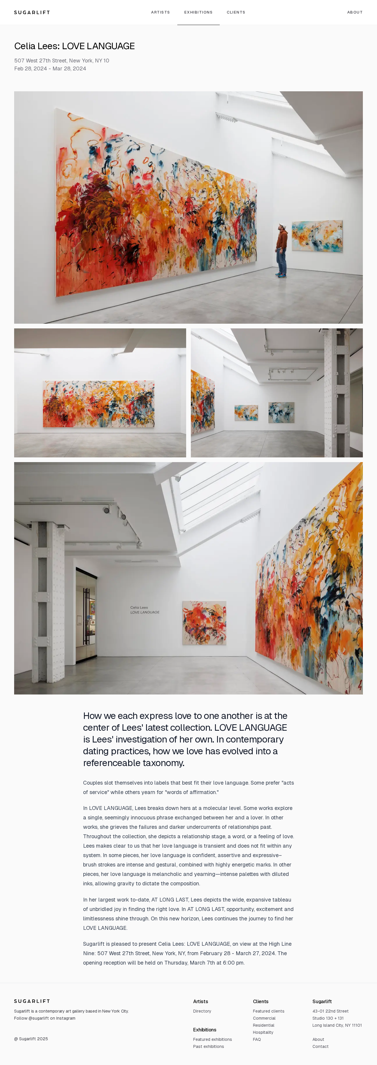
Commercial (264, 1018)
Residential (264, 1025)
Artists (160, 12)
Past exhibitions (208, 1046)
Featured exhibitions (212, 1039)
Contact (320, 1046)
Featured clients (269, 1011)
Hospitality (263, 1032)
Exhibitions (198, 12)
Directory (202, 1011)
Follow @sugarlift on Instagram (44, 1018)
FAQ (257, 1039)
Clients (236, 12)
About (318, 1039)
